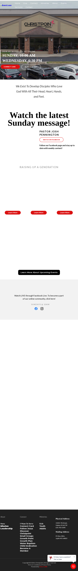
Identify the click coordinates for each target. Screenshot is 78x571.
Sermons (18, 7)
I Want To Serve (26, 524)
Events (64, 3)
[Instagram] (42, 309)
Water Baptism (27, 543)
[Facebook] (36, 309)
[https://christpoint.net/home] (6, 5)
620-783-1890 (60, 527)
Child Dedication (28, 546)
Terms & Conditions (34, 565)
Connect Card (27, 526)
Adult (42, 528)
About (55, 3)
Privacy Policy (46, 565)
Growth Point (26, 538)
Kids (41, 524)
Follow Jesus (26, 528)
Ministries (45, 3)
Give (25, 3)
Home (17, 3)
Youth (42, 526)
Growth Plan (26, 541)
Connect (34, 3)
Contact (29, 7)
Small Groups (26, 536)
